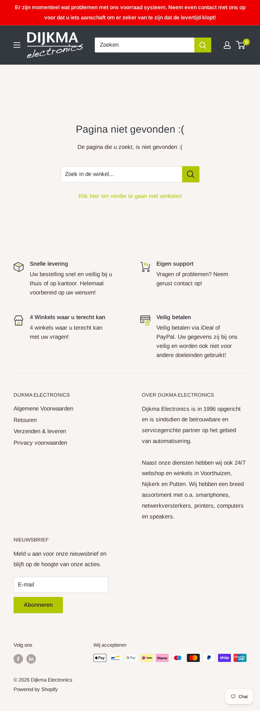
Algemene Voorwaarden (43, 408)
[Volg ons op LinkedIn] (31, 659)
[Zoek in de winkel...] (190, 174)
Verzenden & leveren (40, 431)
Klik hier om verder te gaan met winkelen (130, 196)
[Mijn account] (227, 45)
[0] (241, 45)
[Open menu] (17, 45)
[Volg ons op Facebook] (18, 659)
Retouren (25, 420)
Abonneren (38, 605)
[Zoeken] (202, 45)
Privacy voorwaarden (40, 443)
